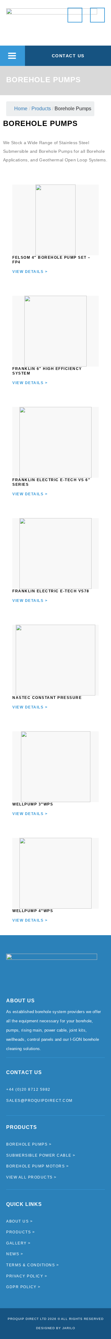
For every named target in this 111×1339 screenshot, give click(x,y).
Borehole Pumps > (28, 1144)
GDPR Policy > (23, 1287)
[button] (12, 56)
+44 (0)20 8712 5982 (28, 1089)
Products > (20, 1232)
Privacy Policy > (26, 1276)
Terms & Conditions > (32, 1265)
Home (20, 108)
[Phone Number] (75, 15)
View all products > (31, 1177)
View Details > (29, 272)
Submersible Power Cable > (41, 1155)
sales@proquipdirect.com (39, 1100)
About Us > (19, 1221)
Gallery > (18, 1243)
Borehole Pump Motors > (37, 1166)
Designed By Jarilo (55, 1328)
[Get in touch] (97, 15)
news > (14, 1254)
